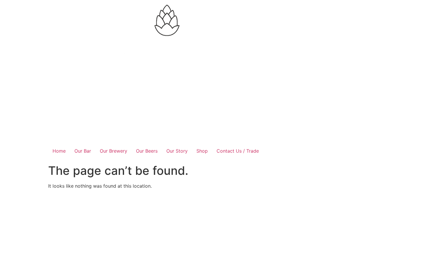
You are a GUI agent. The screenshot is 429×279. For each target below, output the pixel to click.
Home (59, 151)
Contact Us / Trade (238, 151)
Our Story (177, 151)
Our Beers (147, 151)
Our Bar (82, 151)
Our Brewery (113, 151)
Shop (202, 151)
